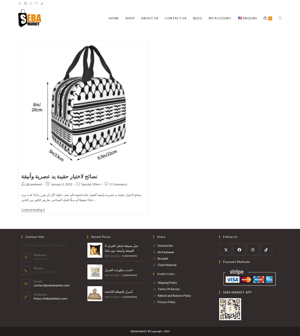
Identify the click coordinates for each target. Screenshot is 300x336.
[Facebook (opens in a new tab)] (25, 3)
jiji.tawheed (34, 184)
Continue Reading (33, 209)
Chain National (167, 265)
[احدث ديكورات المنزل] (94, 271)
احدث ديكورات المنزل (119, 270)
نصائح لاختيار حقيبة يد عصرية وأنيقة (59, 176)
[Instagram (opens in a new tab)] (31, 3)
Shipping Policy (167, 282)
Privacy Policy (166, 302)
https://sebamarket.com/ (51, 298)
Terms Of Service (169, 289)
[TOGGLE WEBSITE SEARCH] (280, 18)
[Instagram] (253, 249)
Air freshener (166, 252)
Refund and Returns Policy (174, 295)
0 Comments (118, 184)
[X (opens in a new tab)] (20, 3)
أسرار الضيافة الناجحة (119, 291)
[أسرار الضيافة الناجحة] (94, 293)
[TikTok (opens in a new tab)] (42, 3)
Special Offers (91, 184)
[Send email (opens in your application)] (36, 3)
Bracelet (163, 258)
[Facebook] (239, 249)
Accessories (165, 245)
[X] (226, 249)
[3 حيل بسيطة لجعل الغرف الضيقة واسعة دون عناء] (94, 250)
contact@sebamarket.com (52, 285)
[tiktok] (266, 249)
